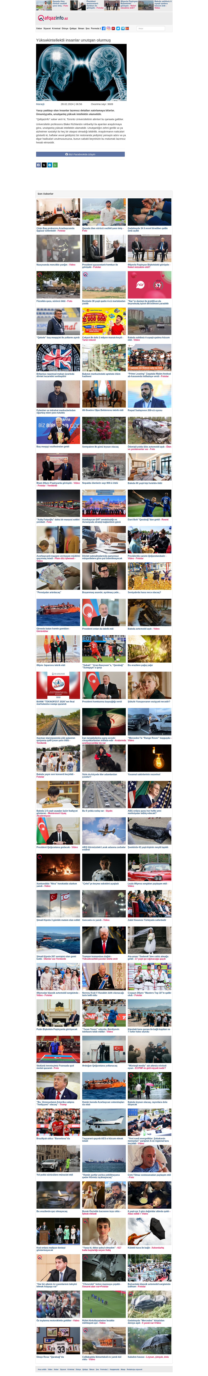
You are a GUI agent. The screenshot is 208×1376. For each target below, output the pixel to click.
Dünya (65, 28)
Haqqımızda (114, 1369)
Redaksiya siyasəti (134, 1369)
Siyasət (47, 28)
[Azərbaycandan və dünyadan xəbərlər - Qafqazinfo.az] (52, 18)
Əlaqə (123, 1369)
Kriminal (56, 28)
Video (50, 1369)
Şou (88, 28)
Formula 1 (96, 28)
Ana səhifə (42, 1369)
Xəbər (39, 28)
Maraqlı (40, 104)
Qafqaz (73, 28)
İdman (81, 28)
